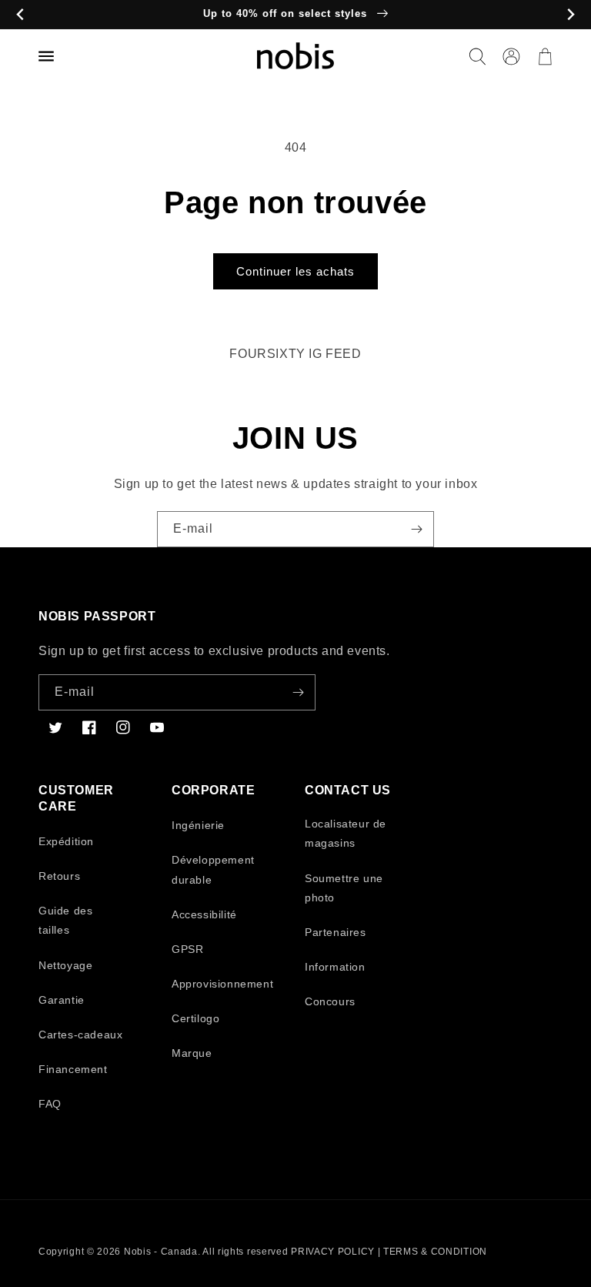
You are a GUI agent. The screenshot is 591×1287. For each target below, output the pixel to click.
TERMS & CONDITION (435, 1251)
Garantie (61, 1000)
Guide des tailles (65, 920)
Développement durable (213, 869)
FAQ (50, 1104)
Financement (73, 1069)
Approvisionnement (222, 984)
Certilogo (195, 1018)
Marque (192, 1053)
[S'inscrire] (416, 529)
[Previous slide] (20, 15)
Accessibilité (204, 914)
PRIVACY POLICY (333, 1251)
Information (335, 967)
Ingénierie (198, 825)
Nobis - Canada (161, 1251)
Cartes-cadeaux (80, 1034)
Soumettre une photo (344, 888)
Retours (59, 876)
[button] (477, 56)
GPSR (187, 949)
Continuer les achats (295, 271)
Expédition (66, 841)
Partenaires (335, 932)
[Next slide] (570, 15)
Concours (330, 1001)
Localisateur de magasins (345, 833)
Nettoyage (65, 965)
